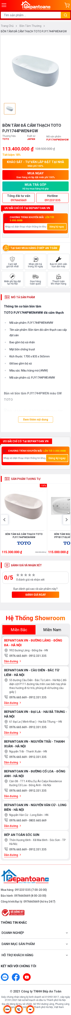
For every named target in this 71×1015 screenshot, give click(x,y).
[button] (4, 519)
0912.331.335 (37, 655)
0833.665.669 (37, 820)
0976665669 (22, 895)
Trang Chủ (7, 25)
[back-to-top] (64, 991)
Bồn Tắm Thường (31, 25)
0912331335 (23, 889)
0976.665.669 (18, 655)
